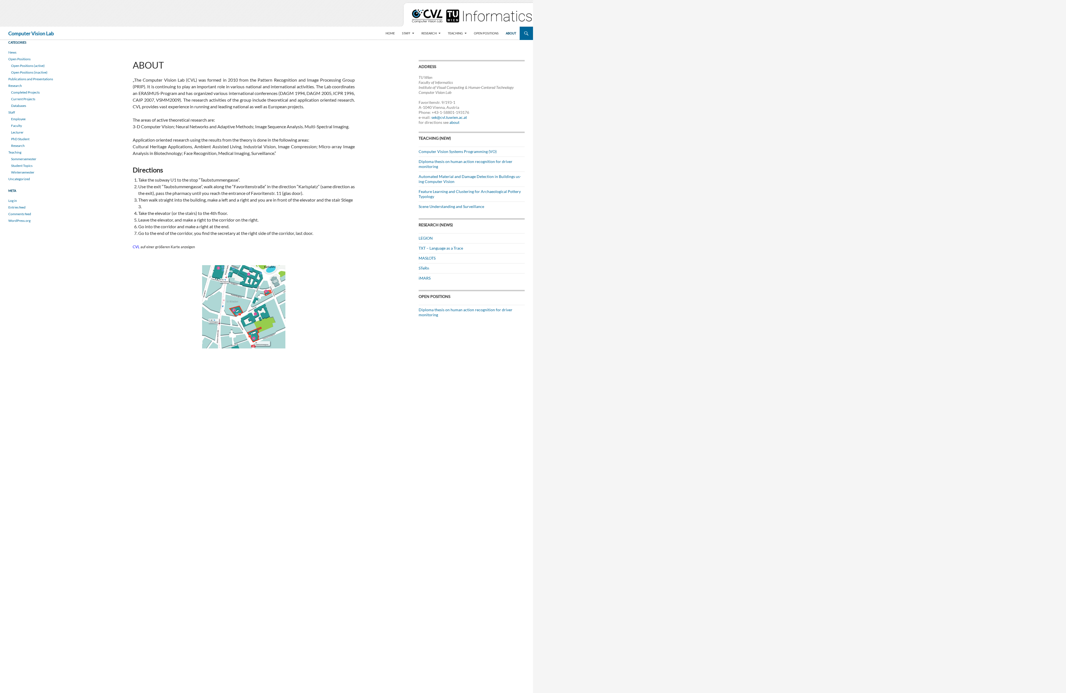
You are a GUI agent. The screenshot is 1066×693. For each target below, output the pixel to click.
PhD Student (20, 139)
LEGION (426, 238)
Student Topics (21, 166)
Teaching (455, 33)
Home (390, 33)
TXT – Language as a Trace (441, 248)
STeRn (424, 268)
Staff (406, 33)
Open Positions (486, 33)
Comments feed (19, 214)
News (12, 52)
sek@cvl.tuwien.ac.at (449, 117)
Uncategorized (19, 179)
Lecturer (17, 132)
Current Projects (23, 99)
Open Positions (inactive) (29, 72)
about (454, 122)
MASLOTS (427, 258)
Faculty (16, 126)
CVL (136, 247)
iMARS (425, 278)
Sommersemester (23, 159)
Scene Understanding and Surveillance (451, 206)
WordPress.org (19, 221)
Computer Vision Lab (31, 33)
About (511, 33)
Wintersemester (22, 172)
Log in (12, 201)
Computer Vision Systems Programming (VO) (458, 151)
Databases (18, 106)
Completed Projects (25, 92)
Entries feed (17, 207)
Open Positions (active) (28, 66)
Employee (18, 119)
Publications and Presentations (30, 79)
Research (429, 33)
